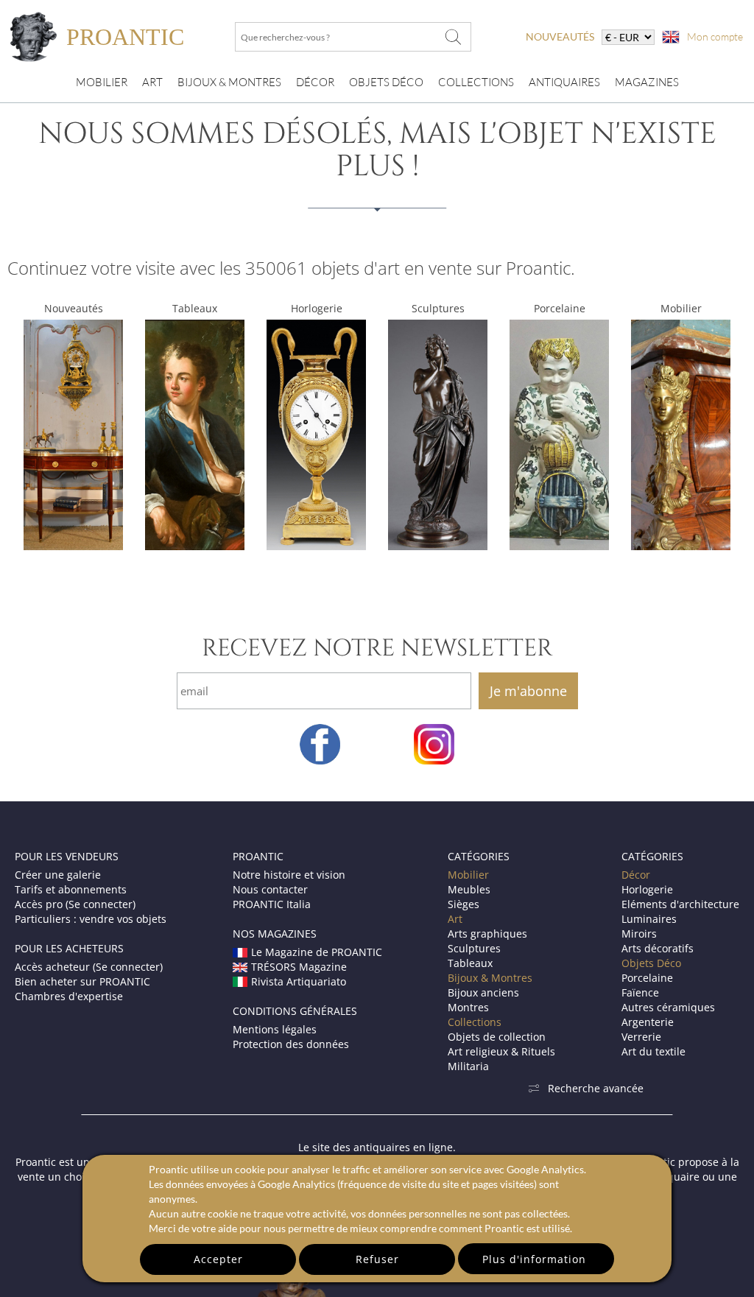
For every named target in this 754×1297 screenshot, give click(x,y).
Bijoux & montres (229, 82)
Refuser (377, 1259)
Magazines (647, 82)
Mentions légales (275, 1029)
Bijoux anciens (483, 992)
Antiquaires (564, 82)
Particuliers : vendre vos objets (90, 919)
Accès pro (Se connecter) (75, 904)
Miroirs (639, 934)
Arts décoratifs (657, 948)
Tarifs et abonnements (71, 889)
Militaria (468, 1066)
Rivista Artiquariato (298, 981)
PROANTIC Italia (272, 904)
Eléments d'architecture (680, 904)
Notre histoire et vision (289, 875)
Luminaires (649, 919)
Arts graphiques (487, 934)
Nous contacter (270, 889)
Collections (476, 82)
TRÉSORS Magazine (299, 967)
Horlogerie (316, 308)
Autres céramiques (668, 1007)
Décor (315, 82)
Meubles (469, 889)
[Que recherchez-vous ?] (453, 37)
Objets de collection (497, 1037)
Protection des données (291, 1044)
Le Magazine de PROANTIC (316, 952)
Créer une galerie (58, 875)
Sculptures (438, 308)
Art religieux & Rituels (501, 1051)
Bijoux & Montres (490, 978)
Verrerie (641, 1037)
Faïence (640, 992)
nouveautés (560, 36)
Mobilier (101, 82)
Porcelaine (559, 308)
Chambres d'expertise (69, 996)
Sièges (463, 904)
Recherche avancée (596, 1088)
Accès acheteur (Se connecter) (89, 967)
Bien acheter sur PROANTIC (82, 981)
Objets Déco (386, 82)
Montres (468, 1007)
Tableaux (194, 308)
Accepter (218, 1259)
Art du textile (653, 1051)
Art (152, 82)
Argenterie (647, 1022)
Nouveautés (73, 308)
